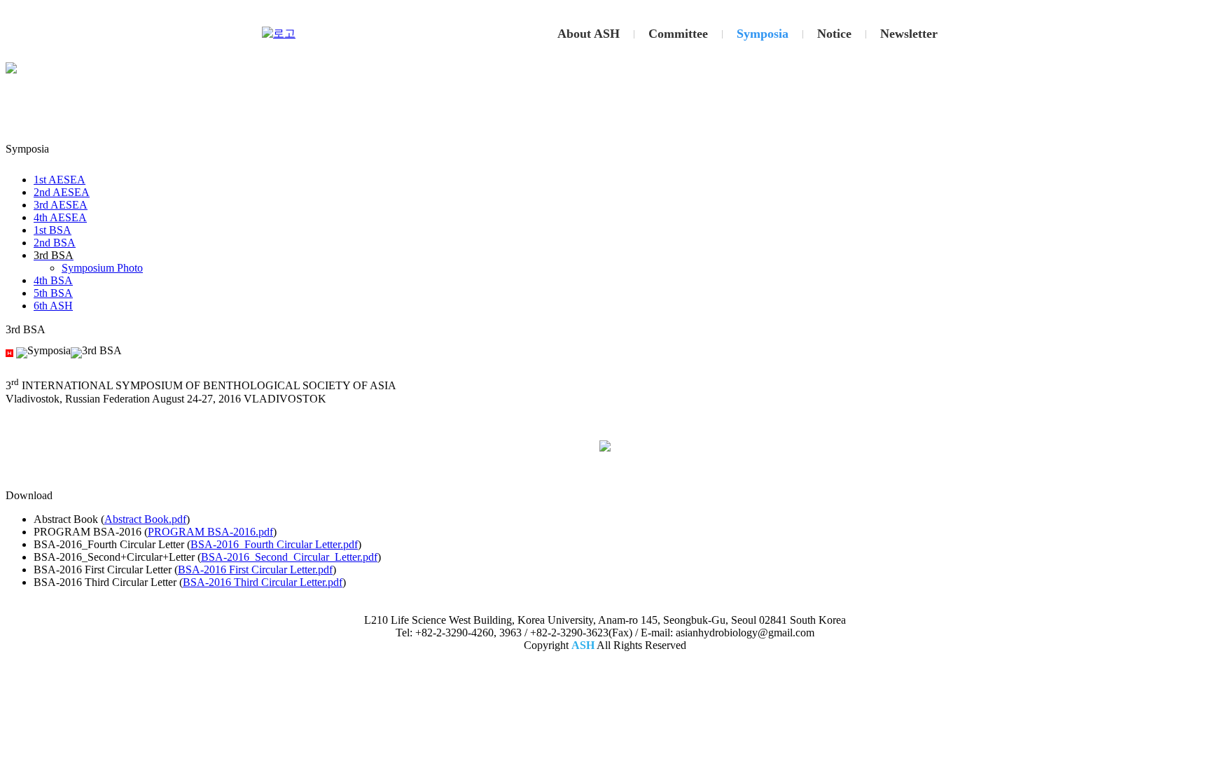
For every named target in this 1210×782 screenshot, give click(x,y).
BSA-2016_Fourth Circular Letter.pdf (274, 544)
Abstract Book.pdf (145, 519)
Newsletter (909, 34)
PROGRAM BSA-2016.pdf (210, 532)
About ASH (588, 34)
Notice (834, 34)
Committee (678, 34)
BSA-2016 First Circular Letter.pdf (255, 569)
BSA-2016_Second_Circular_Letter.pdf (289, 557)
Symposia (762, 34)
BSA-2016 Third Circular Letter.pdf (262, 582)
